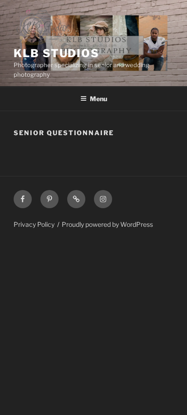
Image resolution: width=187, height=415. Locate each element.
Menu (98, 99)
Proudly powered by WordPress (107, 224)
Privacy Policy (34, 224)
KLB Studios (56, 53)
